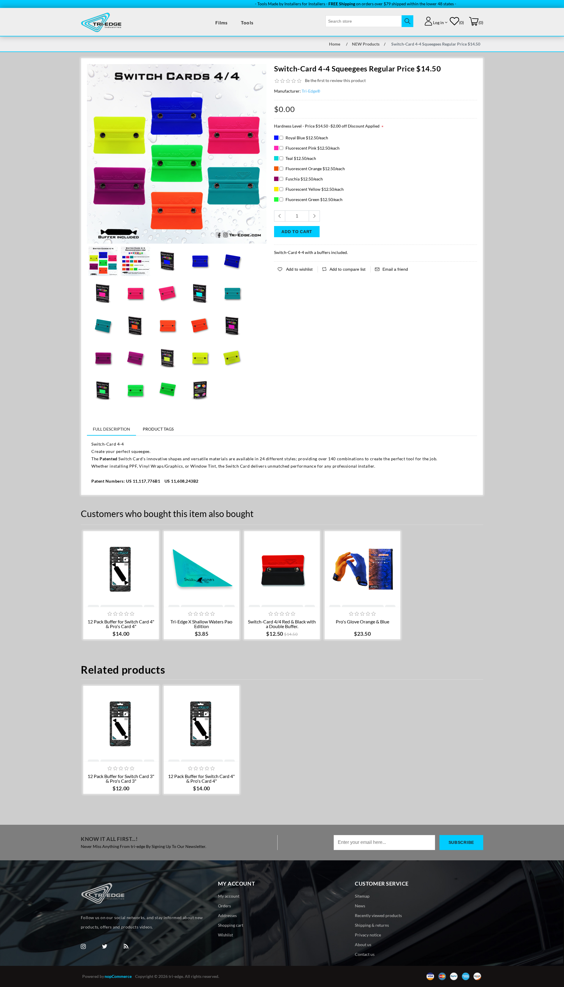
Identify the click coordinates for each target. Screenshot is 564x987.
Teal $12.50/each (301, 158)
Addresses (227, 915)
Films (221, 22)
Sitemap (362, 896)
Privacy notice (368, 934)
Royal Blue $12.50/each (307, 137)
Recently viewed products (378, 915)
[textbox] (363, 21)
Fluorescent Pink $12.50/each (313, 147)
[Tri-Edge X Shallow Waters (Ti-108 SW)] (201, 569)
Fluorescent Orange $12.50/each (315, 168)
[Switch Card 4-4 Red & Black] (282, 569)
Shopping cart (230, 925)
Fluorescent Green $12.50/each (314, 199)
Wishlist (225, 934)
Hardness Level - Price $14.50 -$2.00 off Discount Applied (327, 125)
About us (363, 944)
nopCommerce (118, 976)
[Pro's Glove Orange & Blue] (362, 569)
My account (228, 896)
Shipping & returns (372, 925)
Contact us (365, 954)
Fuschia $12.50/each (304, 178)
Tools (247, 22)
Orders (224, 905)
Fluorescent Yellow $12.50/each (315, 189)
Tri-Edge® (311, 90)
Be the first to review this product (335, 80)
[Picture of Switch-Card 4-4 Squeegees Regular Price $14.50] (103, 261)
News (360, 905)
